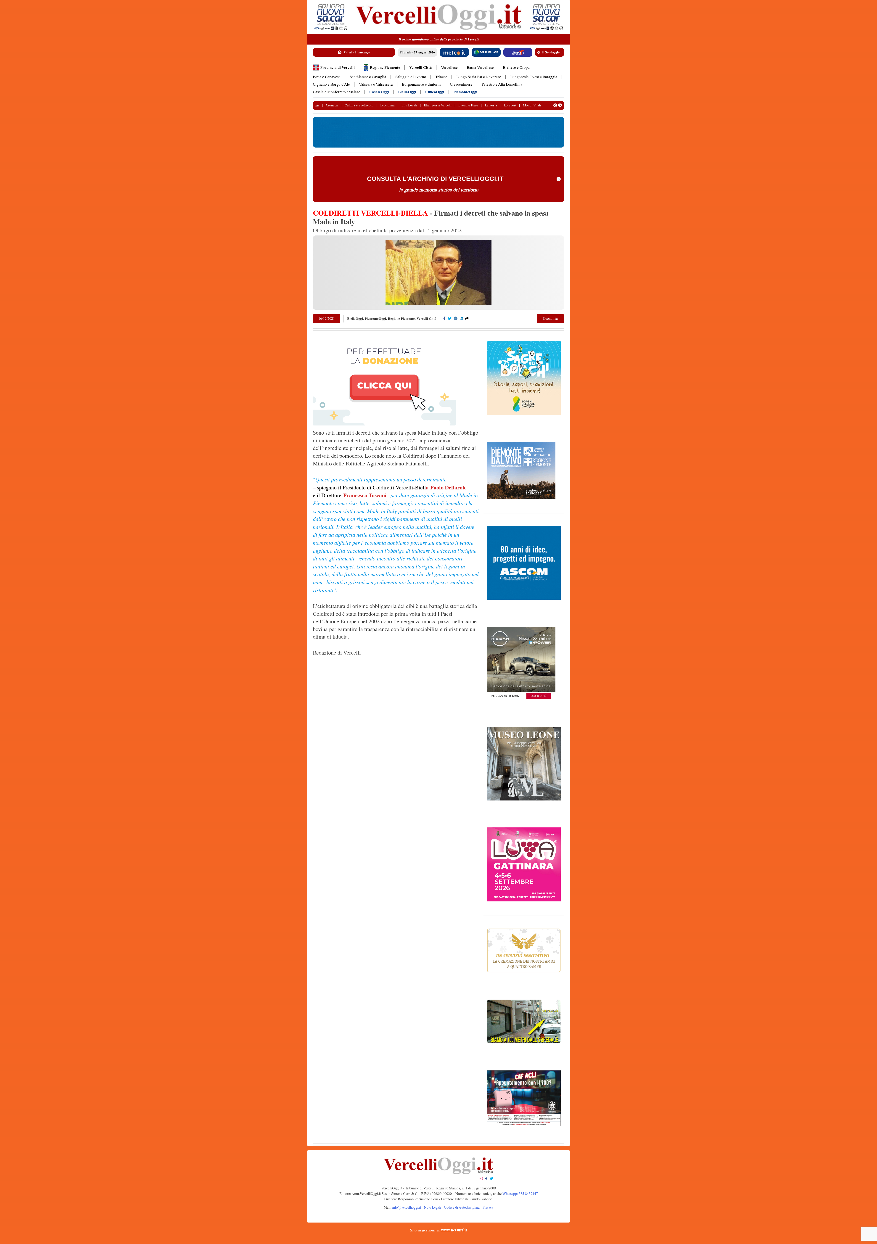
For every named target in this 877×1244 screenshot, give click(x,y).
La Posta (491, 105)
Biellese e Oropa (516, 67)
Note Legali (432, 1207)
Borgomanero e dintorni (421, 84)
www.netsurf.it (454, 1230)
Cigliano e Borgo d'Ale (331, 84)
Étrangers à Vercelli (438, 105)
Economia (387, 105)
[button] (555, 105)
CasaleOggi (379, 92)
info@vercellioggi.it (406, 1207)
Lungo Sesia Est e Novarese (478, 77)
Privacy (488, 1207)
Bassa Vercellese (480, 67)
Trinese (441, 77)
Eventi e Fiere (468, 105)
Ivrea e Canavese (327, 77)
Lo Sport (510, 105)
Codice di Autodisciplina (462, 1207)
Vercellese (449, 67)
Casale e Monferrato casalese (336, 92)
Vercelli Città (420, 67)
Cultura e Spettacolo (359, 105)
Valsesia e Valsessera (376, 84)
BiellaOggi (407, 92)
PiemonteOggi (465, 92)
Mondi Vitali (532, 105)
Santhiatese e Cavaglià (368, 77)
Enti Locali (409, 105)
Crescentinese (461, 84)
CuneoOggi (434, 92)
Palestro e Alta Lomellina (502, 84)
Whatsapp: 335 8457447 (520, 1194)
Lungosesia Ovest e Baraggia (533, 77)
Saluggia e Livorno (410, 77)
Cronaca (332, 105)
